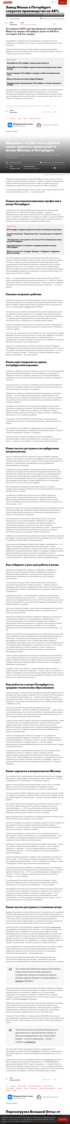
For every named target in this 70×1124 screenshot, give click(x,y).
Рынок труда (10, 1088)
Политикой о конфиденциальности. (44, 1121)
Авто (19, 118)
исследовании (30, 1041)
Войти (62, 2)
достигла (34, 1051)
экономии (23, 999)
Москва (59, 1088)
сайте (28, 307)
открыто (59, 776)
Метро (26, 1088)
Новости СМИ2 (11, 131)
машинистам (56, 927)
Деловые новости (48, 1086)
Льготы (8, 912)
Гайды (14, 1090)
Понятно (63, 1119)
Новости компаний (35, 118)
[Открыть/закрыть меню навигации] (53, 2)
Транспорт (33, 1088)
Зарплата (19, 1088)
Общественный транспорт (47, 1088)
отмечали (19, 981)
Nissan (25, 118)
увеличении (49, 1060)
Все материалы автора (28, 24)
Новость (13, 118)
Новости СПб (22, 1086)
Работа (8, 1090)
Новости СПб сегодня (34, 1086)
